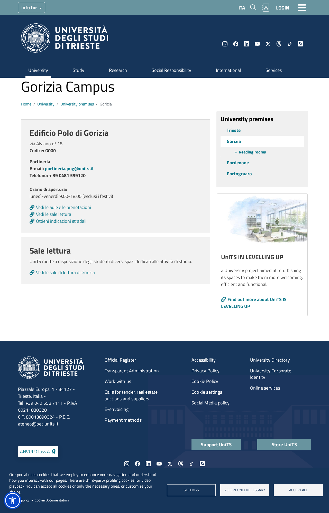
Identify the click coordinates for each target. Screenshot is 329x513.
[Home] (64, 39)
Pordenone (238, 162)
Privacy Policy (205, 370)
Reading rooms (252, 152)
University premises (77, 104)
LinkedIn (246, 44)
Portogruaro (239, 173)
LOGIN (282, 7)
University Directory (270, 359)
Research (118, 70)
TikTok (289, 44)
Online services (265, 387)
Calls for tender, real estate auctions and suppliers (131, 395)
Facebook (235, 44)
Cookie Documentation (52, 500)
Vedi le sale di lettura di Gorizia (65, 272)
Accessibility (203, 359)
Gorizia (234, 141)
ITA (242, 7)
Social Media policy (210, 402)
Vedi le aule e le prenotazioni (63, 207)
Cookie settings (206, 392)
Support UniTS (216, 444)
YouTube (257, 44)
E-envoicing (117, 409)
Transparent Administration (132, 370)
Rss (300, 44)
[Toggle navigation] (302, 7)
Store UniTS (284, 444)
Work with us (118, 381)
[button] (12, 500)
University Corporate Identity (270, 374)
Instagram (225, 44)
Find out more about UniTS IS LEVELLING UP (254, 303)
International (228, 70)
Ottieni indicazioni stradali (61, 221)
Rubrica (266, 7)
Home (26, 104)
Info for (29, 7)
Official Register (120, 359)
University (38, 70)
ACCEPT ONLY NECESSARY (244, 490)
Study (78, 70)
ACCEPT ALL (298, 490)
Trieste (234, 130)
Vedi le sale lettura (53, 214)
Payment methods (123, 420)
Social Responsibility (171, 70)
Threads (279, 44)
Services (274, 70)
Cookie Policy (204, 381)
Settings (191, 490)
